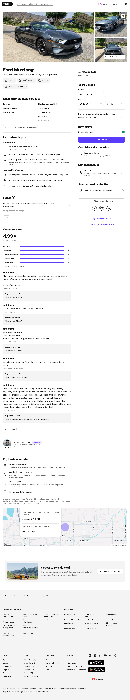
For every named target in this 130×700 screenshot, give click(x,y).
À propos (6, 660)
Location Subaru (91, 629)
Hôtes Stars (72, 663)
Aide (47, 670)
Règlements (7, 666)
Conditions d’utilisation (27, 688)
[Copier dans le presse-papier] (108, 208)
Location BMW (69, 614)
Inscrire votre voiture (75, 660)
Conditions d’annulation (102, 224)
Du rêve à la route (52, 663)
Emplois (6, 670)
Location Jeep (69, 629)
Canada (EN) (29, 666)
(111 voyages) (40, 74)
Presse (6, 673)
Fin (79, 99)
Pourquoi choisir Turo (54, 660)
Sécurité (49, 666)
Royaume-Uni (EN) (31, 676)
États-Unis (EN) (30, 660)
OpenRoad (7, 676)
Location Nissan (91, 620)
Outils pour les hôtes (75, 666)
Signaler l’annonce (101, 219)
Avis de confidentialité (47, 688)
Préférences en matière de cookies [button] (72, 688)
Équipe (5, 663)
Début (81, 90)
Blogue (112, 655)
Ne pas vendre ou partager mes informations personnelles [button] (25, 692)
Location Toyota (111, 620)
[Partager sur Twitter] (94, 208)
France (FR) (28, 673)
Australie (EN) (29, 663)
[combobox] (36, 3)
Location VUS (28, 633)
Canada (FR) (29, 670)
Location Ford (69, 623)
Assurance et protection (76, 670)
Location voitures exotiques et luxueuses (9, 627)
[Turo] (7, 4)
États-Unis (26, 596)
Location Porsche (91, 623)
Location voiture (11, 596)
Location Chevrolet (71, 620)
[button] (36, 4)
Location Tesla (110, 614)
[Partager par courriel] (101, 208)
